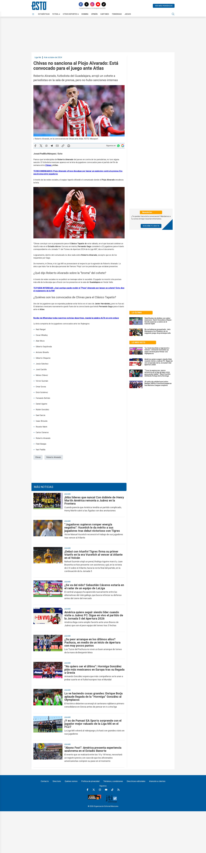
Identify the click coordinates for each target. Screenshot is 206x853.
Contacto (45, 781)
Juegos (128, 14)
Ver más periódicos (164, 6)
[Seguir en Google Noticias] (123, 146)
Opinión (94, 14)
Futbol (56, 14)
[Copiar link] (63, 146)
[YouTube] (98, 4)
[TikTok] (104, 4)
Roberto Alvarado (53, 457)
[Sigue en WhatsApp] (118, 146)
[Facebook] (81, 4)
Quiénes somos (71, 781)
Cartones (104, 14)
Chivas (38, 457)
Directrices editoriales (136, 781)
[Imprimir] (69, 146)
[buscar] (173, 14)
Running (85, 14)
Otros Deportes (71, 14)
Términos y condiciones (113, 781)
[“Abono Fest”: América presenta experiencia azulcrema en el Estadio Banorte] (47, 754)
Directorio (57, 781)
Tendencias (117, 14)
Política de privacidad (90, 781)
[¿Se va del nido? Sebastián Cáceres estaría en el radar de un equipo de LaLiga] (47, 592)
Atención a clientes (157, 781)
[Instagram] (92, 4)
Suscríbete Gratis (151, 226)
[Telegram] (51, 146)
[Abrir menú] (33, 14)
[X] (86, 4)
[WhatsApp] (46, 146)
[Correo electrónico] (57, 146)
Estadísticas (44, 14)
